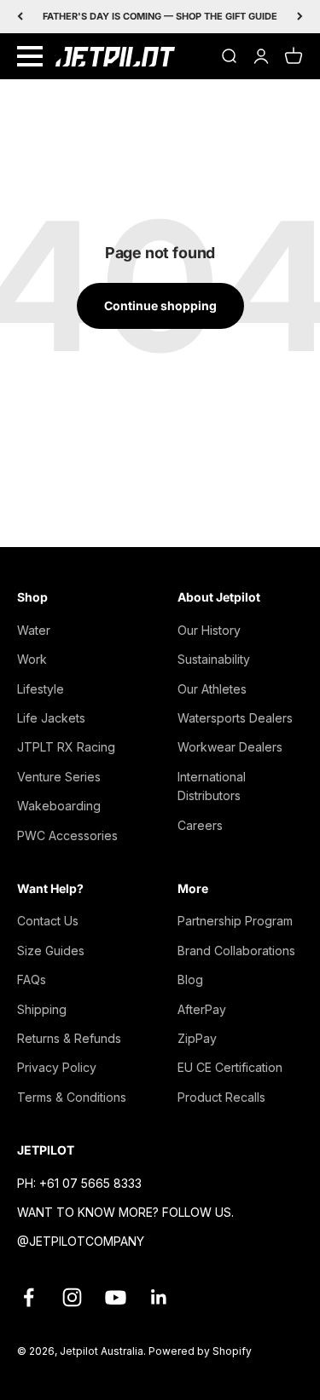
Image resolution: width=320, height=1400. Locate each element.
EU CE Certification (229, 1067)
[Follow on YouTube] (115, 1297)
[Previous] (20, 17)
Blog (190, 979)
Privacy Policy (56, 1067)
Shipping (42, 1009)
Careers (200, 825)
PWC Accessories (67, 835)
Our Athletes (212, 689)
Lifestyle (40, 689)
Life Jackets (51, 718)
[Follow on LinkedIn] (159, 1297)
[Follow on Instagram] (72, 1297)
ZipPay (197, 1038)
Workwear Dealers (229, 747)
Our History (209, 630)
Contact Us (48, 920)
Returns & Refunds (69, 1038)
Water (33, 630)
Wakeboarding (59, 805)
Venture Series (59, 776)
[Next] (300, 17)
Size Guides (50, 950)
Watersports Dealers (235, 718)
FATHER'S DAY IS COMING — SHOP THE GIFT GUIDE (160, 16)
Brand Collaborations (236, 950)
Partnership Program (235, 920)
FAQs (31, 979)
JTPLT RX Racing (66, 747)
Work (32, 659)
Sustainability (213, 659)
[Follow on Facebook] (28, 1297)
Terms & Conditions (71, 1097)
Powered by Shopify (200, 1351)
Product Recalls (221, 1097)
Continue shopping (160, 305)
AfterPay (201, 1009)
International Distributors (211, 786)
